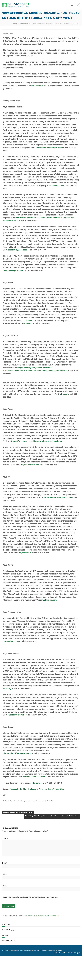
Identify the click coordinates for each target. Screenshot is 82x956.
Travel (43, 801)
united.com (29, 320)
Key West (32, 801)
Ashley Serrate (8, 33)
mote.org (7, 688)
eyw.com (28, 323)
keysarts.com (25, 553)
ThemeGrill (32, 950)
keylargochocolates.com (34, 777)
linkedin (70, 953)
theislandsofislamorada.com (49, 148)
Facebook (14, 789)
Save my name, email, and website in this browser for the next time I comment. (30, 897)
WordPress (51, 950)
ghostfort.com (19, 441)
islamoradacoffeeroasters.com (17, 753)
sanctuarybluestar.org (17, 715)
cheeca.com (57, 185)
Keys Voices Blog (56, 789)
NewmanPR (15, 950)
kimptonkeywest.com (17, 250)
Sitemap (59, 950)
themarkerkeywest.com (13, 270)
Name (4, 863)
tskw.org (63, 394)
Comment (6, 838)
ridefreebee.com (10, 641)
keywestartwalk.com (30, 465)
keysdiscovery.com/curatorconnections (21, 370)
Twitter (23, 789)
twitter (64, 953)
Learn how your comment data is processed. (44, 916)
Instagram (33, 789)
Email (4, 874)
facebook (57, 953)
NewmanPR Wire (25, 23)
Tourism (38, 801)
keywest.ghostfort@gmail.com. (48, 441)
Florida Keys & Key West (21, 801)
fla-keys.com (37, 86)
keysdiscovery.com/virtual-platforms (35, 368)
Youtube (43, 789)
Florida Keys (9, 801)
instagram (77, 953)
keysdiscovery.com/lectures (54, 370)
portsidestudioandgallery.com (57, 497)
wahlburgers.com (49, 600)
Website (4, 886)
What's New (49, 801)
